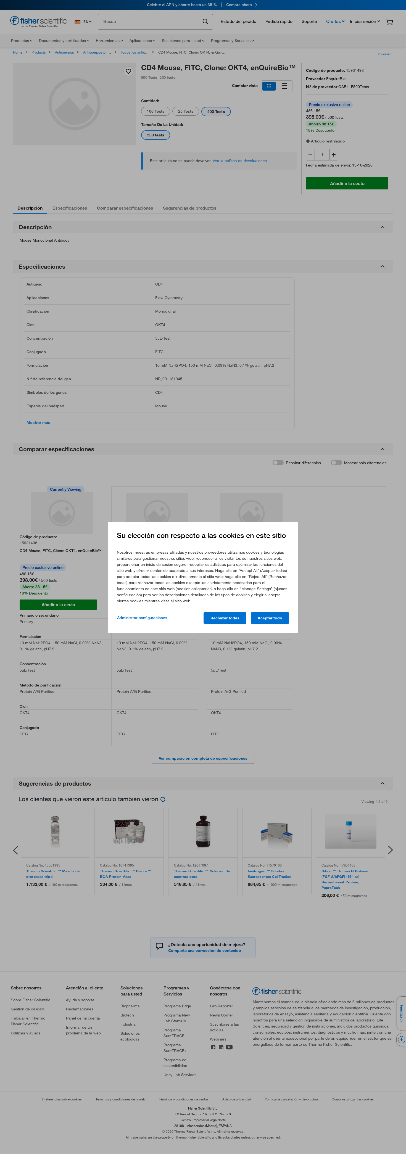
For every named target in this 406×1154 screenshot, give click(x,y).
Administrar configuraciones (142, 617)
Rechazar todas (224, 618)
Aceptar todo (270, 618)
